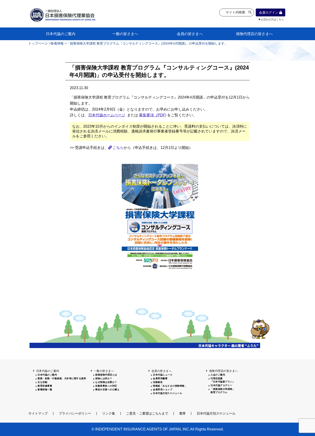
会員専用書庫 (160, 378)
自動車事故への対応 (106, 386)
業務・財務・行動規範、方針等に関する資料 (62, 378)
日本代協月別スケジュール (167, 393)
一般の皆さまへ (125, 34)
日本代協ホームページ (106, 115)
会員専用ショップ (162, 389)
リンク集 (108, 413)
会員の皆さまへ (190, 34)
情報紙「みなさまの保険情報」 (170, 386)
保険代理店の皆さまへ (254, 34)
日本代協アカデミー (221, 385)
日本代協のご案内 (60, 34)
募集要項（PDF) (152, 115)
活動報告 (158, 382)
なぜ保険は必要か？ (106, 382)
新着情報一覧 (45, 389)
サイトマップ (38, 413)
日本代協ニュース (162, 374)
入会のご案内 (218, 374)
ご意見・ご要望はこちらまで (147, 413)
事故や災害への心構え (107, 389)
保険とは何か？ (103, 378)
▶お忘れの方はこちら (271, 19)
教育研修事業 (45, 386)
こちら (118, 148)
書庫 (182, 413)
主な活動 (42, 382)
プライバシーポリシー (75, 413)
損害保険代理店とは (106, 374)
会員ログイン (269, 12)
